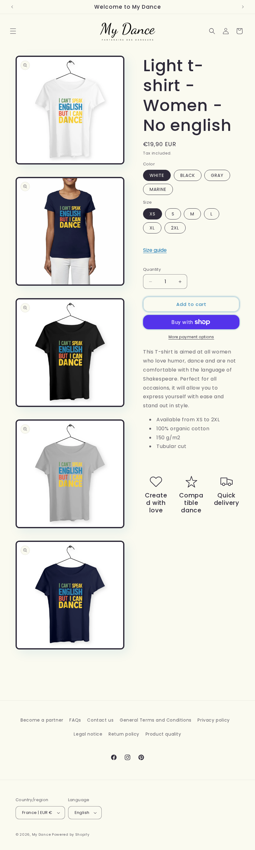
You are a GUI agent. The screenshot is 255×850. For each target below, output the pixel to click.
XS (152, 214)
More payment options (191, 337)
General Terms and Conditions (156, 720)
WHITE (157, 175)
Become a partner (42, 720)
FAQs (75, 720)
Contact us (100, 720)
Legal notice (88, 734)
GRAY (217, 175)
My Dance (41, 834)
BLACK (187, 175)
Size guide (155, 250)
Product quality (163, 734)
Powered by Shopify (71, 834)
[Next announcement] (243, 7)
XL (152, 228)
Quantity (152, 269)
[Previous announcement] (12, 7)
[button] (13, 31)
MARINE (158, 189)
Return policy (124, 734)
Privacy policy (213, 720)
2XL (175, 228)
